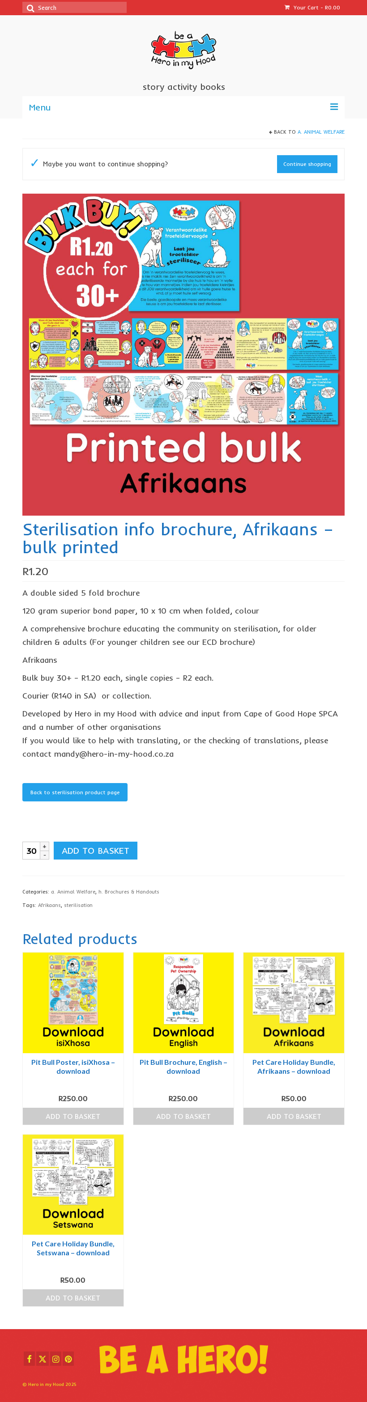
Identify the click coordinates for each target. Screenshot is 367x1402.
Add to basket (95, 850)
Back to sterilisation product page (74, 792)
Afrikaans (49, 905)
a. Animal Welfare (321, 132)
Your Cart (316, 7)
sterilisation (78, 905)
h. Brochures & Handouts (128, 892)
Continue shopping (307, 164)
